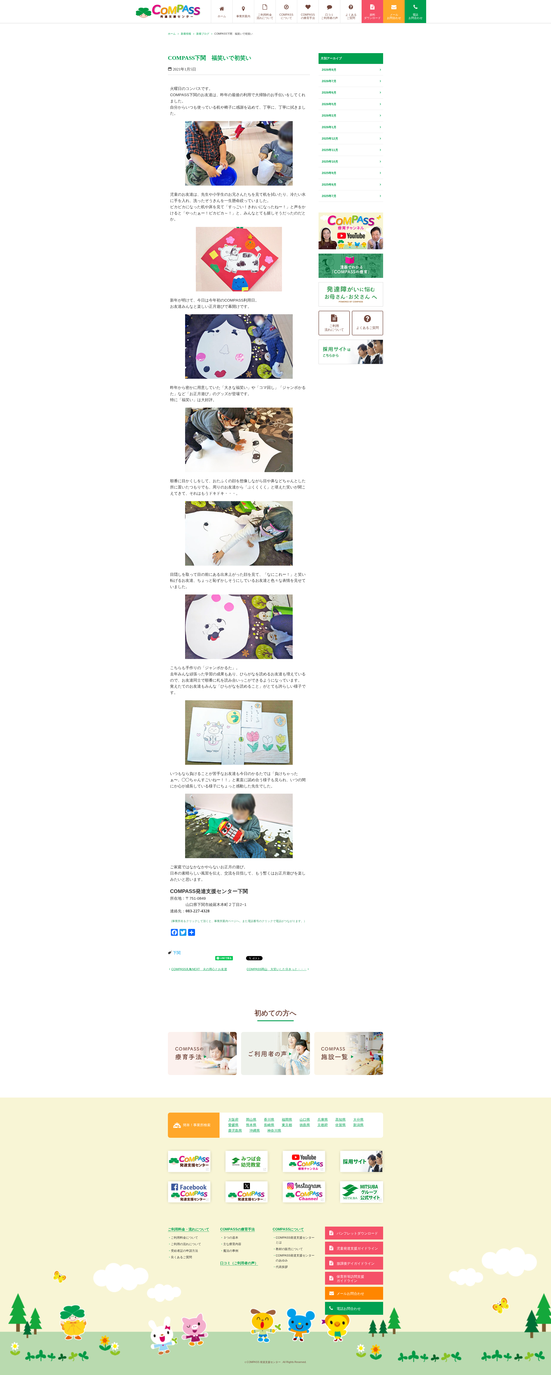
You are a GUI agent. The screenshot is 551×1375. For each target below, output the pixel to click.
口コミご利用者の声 (329, 16)
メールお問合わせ (394, 16)
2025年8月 (329, 184)
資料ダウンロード (372, 16)
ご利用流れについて (334, 327)
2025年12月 (330, 138)
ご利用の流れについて (186, 1244)
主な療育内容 (232, 1244)
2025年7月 (329, 196)
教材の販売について (289, 1249)
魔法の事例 (230, 1250)
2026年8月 (329, 69)
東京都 (287, 1125)
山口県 (305, 1119)
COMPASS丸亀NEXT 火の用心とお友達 (199, 969)
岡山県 (251, 1119)
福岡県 (287, 1119)
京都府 (322, 1125)
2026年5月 (329, 104)
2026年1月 (329, 127)
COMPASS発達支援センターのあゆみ (295, 1258)
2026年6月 (329, 92)
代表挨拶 (282, 1267)
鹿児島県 (235, 1130)
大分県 (358, 1119)
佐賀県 (340, 1125)
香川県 (269, 1119)
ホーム (222, 16)
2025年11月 (330, 150)
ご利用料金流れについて (265, 16)
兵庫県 (322, 1119)
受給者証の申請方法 (184, 1250)
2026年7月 (329, 81)
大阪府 (233, 1119)
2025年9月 (329, 173)
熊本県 (251, 1125)
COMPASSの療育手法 (308, 16)
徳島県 (305, 1125)
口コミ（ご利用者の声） (239, 1263)
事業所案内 (243, 16)
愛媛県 (233, 1125)
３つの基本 (230, 1237)
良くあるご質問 (181, 1257)
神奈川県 (274, 1130)
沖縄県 (254, 1130)
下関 (177, 953)
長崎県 (269, 1125)
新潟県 (358, 1125)
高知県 (340, 1119)
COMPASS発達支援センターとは (295, 1240)
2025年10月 (330, 161)
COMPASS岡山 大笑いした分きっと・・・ (276, 969)
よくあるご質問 (351, 16)
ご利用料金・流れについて (188, 1229)
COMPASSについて (286, 16)
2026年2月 (329, 115)
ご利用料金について (184, 1237)
